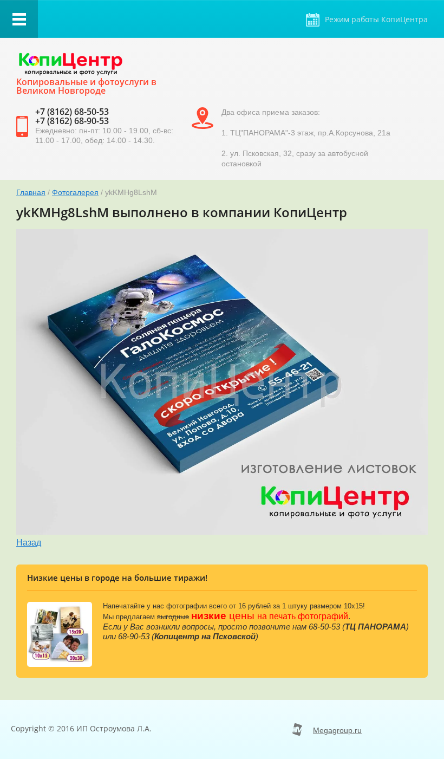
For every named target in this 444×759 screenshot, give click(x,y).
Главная (30, 192)
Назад (28, 542)
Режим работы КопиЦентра (376, 19)
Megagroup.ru (337, 730)
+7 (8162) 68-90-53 (72, 121)
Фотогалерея (75, 192)
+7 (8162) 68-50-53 (72, 112)
